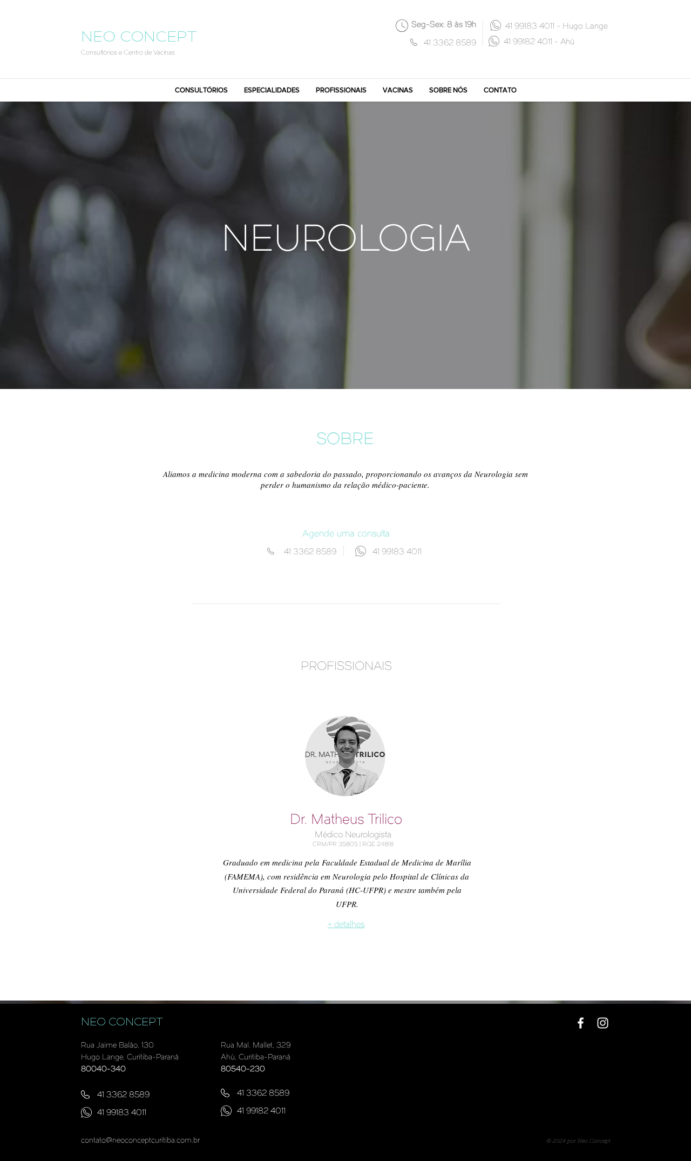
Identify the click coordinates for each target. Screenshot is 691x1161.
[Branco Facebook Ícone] (580, 1023)
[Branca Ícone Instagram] (602, 1023)
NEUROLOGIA (345, 241)
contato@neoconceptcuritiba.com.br (140, 1141)
